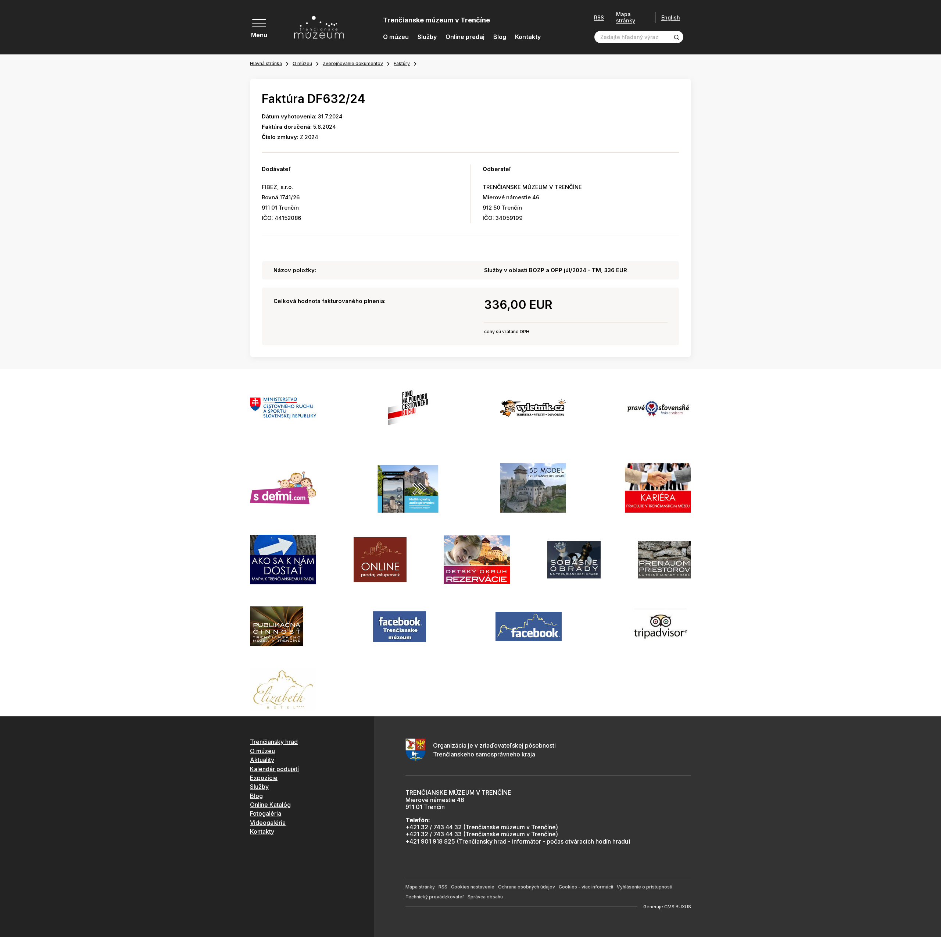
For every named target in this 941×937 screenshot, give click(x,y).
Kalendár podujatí (274, 769)
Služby (427, 36)
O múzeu (396, 36)
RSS (599, 18)
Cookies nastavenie (472, 887)
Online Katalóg (270, 804)
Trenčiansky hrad (274, 741)
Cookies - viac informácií (586, 887)
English (670, 18)
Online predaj (465, 36)
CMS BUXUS (677, 906)
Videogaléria (268, 822)
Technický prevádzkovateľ (434, 896)
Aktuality (262, 759)
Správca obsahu (485, 896)
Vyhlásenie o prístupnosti (644, 887)
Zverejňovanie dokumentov (353, 63)
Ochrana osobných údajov (526, 887)
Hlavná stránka (266, 63)
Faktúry (402, 63)
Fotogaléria (265, 813)
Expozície (264, 777)
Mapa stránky (625, 17)
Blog (499, 36)
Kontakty (528, 36)
